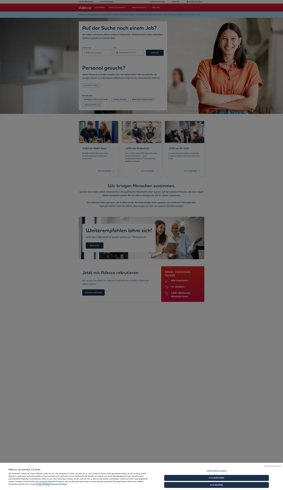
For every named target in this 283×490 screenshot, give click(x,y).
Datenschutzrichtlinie (58, 484)
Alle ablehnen (216, 485)
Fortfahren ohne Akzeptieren (272, 466)
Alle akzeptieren (216, 478)
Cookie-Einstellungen (216, 471)
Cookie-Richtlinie (43, 484)
